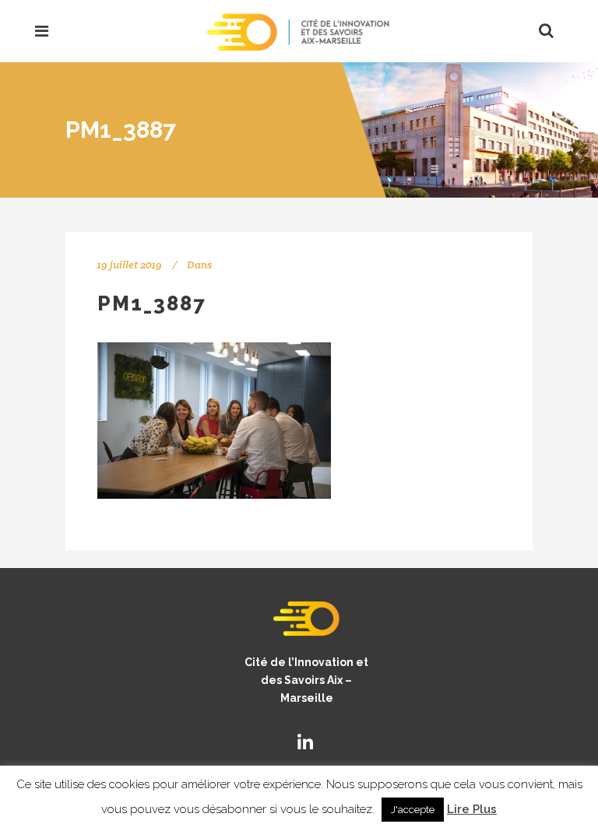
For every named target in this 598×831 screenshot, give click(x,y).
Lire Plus (472, 809)
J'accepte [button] (412, 809)
